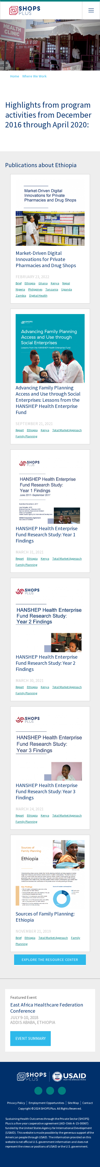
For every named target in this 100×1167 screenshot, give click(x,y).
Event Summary (30, 1038)
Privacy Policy (16, 1103)
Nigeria (20, 289)
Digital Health (38, 295)
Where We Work (34, 76)
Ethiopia (30, 283)
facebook (38, 1091)
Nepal (66, 283)
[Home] (20, 8)
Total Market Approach (67, 430)
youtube (62, 1091)
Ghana (43, 283)
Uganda (66, 289)
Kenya (55, 283)
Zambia (21, 295)
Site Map (73, 1103)
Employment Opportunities (46, 1103)
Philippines (35, 289)
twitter (50, 1091)
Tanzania (51, 289)
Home (14, 76)
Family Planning (26, 436)
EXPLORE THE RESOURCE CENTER (50, 959)
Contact (87, 1103)
